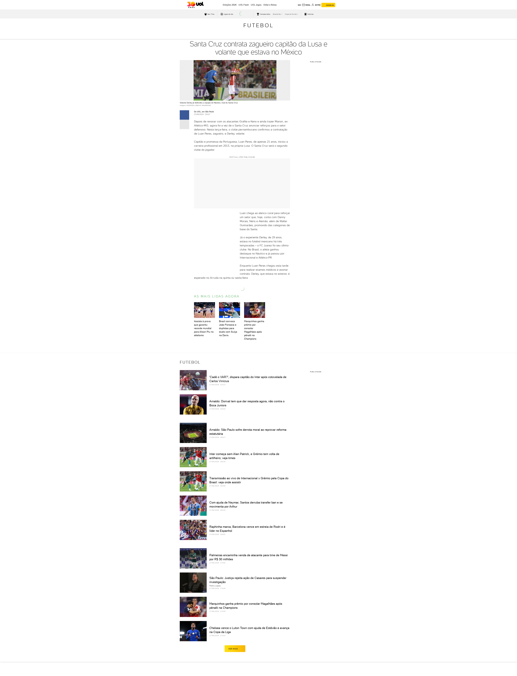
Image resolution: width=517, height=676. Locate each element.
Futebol (258, 25)
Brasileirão (277, 14)
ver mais (233, 649)
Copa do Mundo (291, 14)
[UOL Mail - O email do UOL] (306, 5)
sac (299, 5)
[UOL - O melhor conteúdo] (195, 5)
